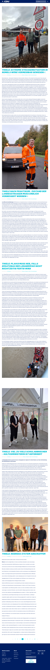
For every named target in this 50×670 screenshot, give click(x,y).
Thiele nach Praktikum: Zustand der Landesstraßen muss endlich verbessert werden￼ (24, 194)
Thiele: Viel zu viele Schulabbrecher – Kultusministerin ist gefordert (24, 452)
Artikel (30, 271)
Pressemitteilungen (34, 271)
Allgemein (26, 271)
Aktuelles (23, 271)
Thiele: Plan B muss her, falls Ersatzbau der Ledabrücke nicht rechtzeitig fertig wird (22, 266)
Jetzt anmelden (31, 661)
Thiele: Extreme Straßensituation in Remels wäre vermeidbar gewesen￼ (25, 71)
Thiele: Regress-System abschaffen (23, 554)
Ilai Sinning (8, 271)
